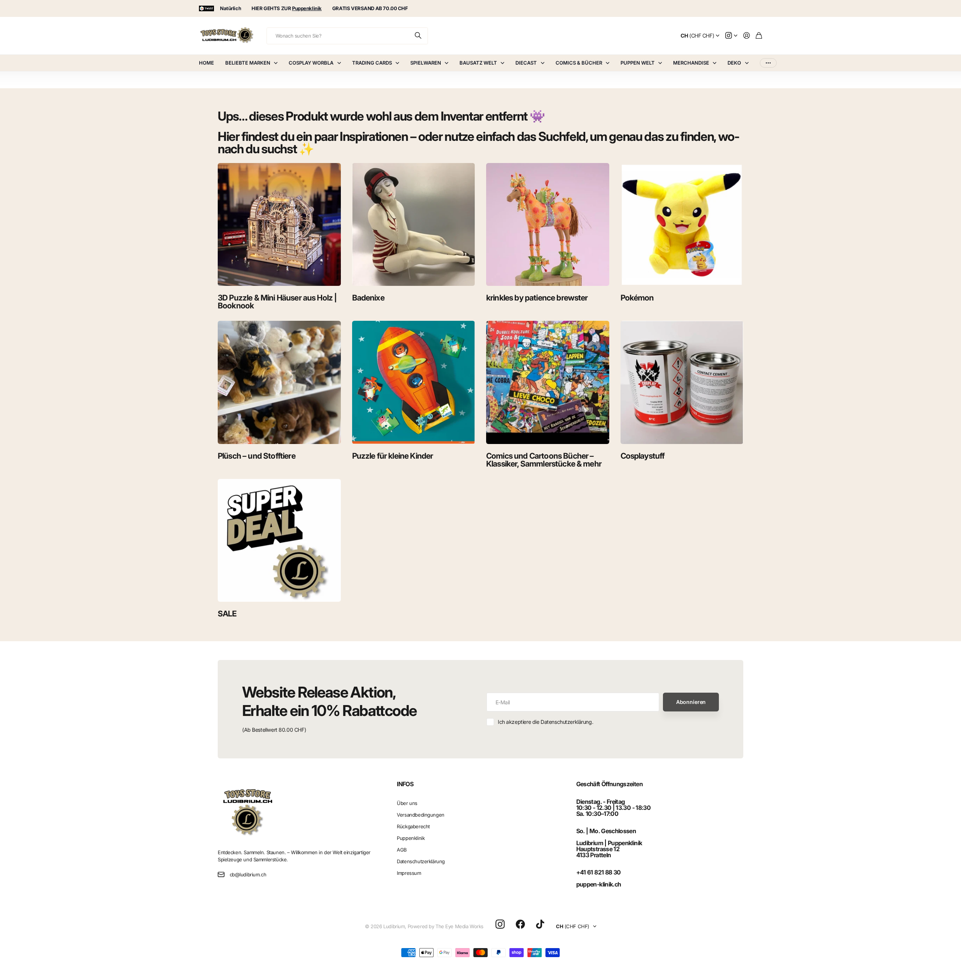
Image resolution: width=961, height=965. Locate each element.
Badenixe (368, 297)
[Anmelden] (746, 36)
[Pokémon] (682, 224)
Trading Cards (372, 63)
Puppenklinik (411, 838)
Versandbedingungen (420, 815)
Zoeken (418, 35)
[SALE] (279, 540)
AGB (402, 850)
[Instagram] (500, 924)
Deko (734, 63)
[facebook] (520, 924)
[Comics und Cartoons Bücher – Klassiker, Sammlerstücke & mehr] (547, 382)
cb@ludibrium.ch (248, 874)
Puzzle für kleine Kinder (392, 456)
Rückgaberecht (413, 826)
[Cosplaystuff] (682, 382)
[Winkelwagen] (759, 36)
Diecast (526, 63)
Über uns (407, 803)
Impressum (409, 873)
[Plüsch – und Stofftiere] (279, 382)
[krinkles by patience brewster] (547, 224)
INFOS (405, 784)
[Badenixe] (413, 224)
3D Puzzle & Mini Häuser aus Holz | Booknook (277, 301)
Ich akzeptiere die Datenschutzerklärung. (545, 722)
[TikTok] (540, 924)
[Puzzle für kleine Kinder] (413, 382)
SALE (227, 613)
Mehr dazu (768, 62)
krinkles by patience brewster (537, 297)
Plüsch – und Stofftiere (256, 456)
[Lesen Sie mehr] (731, 36)
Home (206, 63)
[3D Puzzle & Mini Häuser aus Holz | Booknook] (279, 224)
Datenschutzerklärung (421, 861)
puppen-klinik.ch (598, 884)
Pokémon (637, 297)
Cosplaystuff (643, 456)
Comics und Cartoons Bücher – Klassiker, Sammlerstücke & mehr (543, 459)
